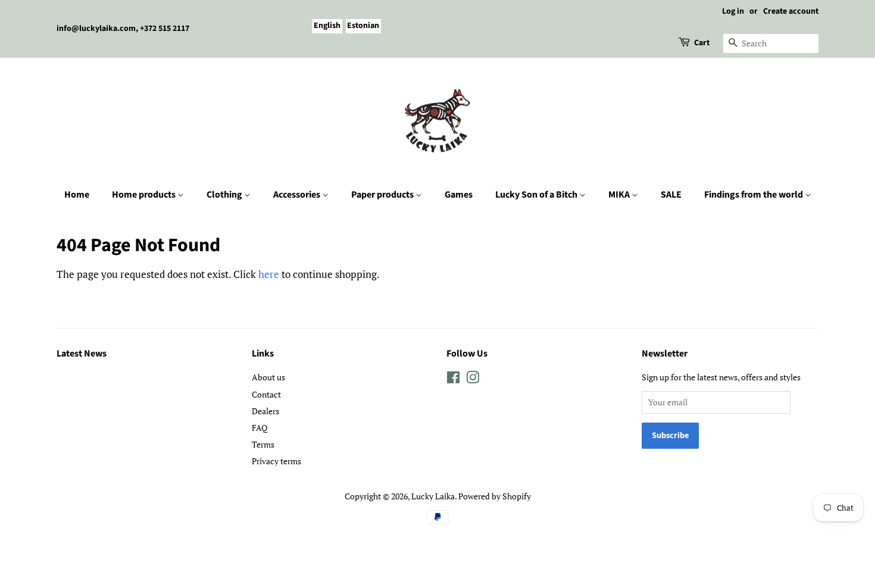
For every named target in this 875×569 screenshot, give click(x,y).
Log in (733, 11)
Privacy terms (276, 461)
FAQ (259, 427)
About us (268, 377)
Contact (266, 394)
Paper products (383, 194)
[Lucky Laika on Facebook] (453, 379)
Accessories (297, 194)
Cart (702, 43)
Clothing (225, 194)
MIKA (620, 194)
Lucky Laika (433, 496)
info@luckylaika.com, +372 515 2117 (123, 29)
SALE (671, 194)
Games (459, 194)
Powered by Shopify (494, 496)
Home (76, 194)
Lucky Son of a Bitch (537, 194)
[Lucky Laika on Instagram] (472, 379)
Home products (144, 194)
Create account (790, 11)
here (268, 274)
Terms (263, 444)
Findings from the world (754, 194)
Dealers (265, 411)
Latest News (82, 353)
